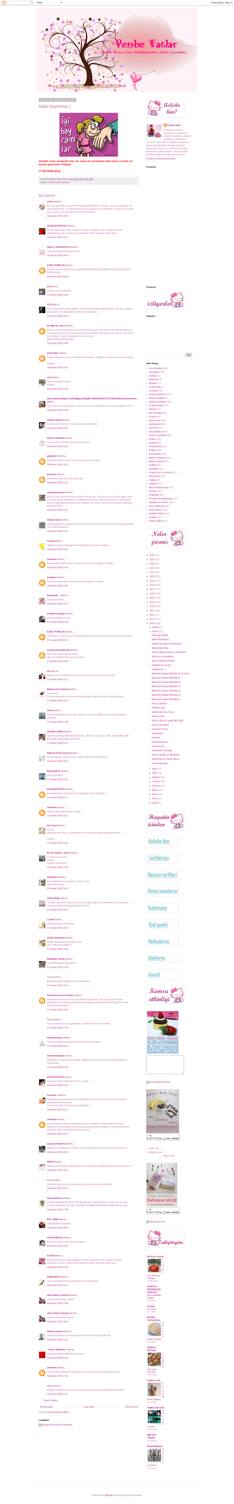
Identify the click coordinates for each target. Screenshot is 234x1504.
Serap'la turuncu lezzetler (60, 995)
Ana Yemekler (156, 368)
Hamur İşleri (155, 420)
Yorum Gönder (50, 1400)
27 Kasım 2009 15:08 (57, 967)
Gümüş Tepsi (54, 520)
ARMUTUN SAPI (155, 1407)
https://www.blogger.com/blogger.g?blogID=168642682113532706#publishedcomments (92, 398)
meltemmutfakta (55, 1055)
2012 (152, 610)
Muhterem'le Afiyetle (58, 689)
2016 (152, 593)
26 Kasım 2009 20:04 (57, 367)
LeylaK (50, 919)
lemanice (51, 474)
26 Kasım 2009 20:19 (57, 389)
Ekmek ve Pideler (157, 402)
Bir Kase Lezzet (155, 1256)
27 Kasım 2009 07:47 (57, 743)
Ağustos (156, 777)
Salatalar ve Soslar (158, 502)
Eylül (155, 773)
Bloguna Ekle (169, 1156)
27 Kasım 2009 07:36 (57, 722)
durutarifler (53, 353)
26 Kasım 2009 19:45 (57, 316)
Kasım (155, 631)
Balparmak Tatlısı (160, 648)
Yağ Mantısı (157, 733)
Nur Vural (52, 825)
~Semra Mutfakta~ (56, 1349)
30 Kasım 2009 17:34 (57, 1376)
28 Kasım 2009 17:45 (57, 1209)
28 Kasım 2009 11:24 (57, 1109)
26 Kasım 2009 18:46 (57, 255)
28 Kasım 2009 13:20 (57, 1134)
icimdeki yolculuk (56, 613)
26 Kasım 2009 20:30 (57, 410)
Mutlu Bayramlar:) (160, 639)
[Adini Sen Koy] (162, 1132)
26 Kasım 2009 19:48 (57, 343)
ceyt (49, 377)
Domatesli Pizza (160, 729)
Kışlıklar (153, 443)
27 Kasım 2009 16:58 (57, 1009)
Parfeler (153, 480)
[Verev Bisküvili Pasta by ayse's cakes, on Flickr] (158, 1082)
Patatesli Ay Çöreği (161, 665)
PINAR (50, 1162)
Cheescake (154, 387)
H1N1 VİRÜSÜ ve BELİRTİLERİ (167, 720)
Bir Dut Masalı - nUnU (58, 853)
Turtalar (153, 517)
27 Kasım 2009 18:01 (57, 1046)
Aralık (155, 627)
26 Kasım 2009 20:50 (57, 428)
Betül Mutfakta (154, 1446)
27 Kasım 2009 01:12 (57, 679)
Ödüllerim (154, 469)
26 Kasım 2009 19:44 (57, 295)
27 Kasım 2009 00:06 (57, 622)
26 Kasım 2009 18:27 (57, 237)
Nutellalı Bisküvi (160, 742)
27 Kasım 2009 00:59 (57, 661)
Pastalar (153, 483)
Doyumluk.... (53, 595)
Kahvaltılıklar (155, 431)
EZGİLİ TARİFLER (56, 265)
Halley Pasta (158, 716)
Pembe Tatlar (174, 125)
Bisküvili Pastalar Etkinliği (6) (166, 678)
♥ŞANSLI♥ (52, 877)
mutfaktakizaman (56, 492)
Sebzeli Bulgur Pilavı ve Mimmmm (169, 652)
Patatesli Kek (158, 707)
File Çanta (151, 1309)
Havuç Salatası (159, 703)
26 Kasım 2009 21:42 (57, 531)
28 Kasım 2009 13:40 (57, 1152)
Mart (154, 798)
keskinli (51, 1255)
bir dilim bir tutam (56, 325)
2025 (152, 555)
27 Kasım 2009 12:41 (57, 843)
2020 (152, 576)
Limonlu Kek (158, 746)
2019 (152, 581)
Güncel (152, 416)
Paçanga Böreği (160, 635)
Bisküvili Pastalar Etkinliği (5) (166, 682)
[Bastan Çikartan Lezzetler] (162, 1053)
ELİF (49, 304)
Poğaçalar (154, 495)
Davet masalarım (157, 394)
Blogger (109, 1495)
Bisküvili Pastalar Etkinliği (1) (166, 699)
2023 (152, 563)
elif (48, 671)
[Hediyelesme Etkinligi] (161, 1206)
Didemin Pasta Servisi (58, 753)
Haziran (156, 785)
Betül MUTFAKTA (56, 789)
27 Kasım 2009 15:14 (57, 985)
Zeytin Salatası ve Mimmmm (166, 755)
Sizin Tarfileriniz (157, 506)
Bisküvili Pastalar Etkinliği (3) (166, 690)
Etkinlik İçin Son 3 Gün (163, 712)
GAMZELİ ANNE (55, 731)
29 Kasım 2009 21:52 (57, 1339)
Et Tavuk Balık (156, 405)
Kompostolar (155, 446)
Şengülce (52, 577)
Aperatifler (154, 372)
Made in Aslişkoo (157, 457)
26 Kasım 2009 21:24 (57, 510)
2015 (152, 598)
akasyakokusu (54, 1198)
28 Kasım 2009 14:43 (57, 1170)
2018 (152, 585)
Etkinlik (152, 409)
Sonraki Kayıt (46, 1407)
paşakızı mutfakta (56, 1143)
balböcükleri (53, 1277)
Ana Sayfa (89, 1407)
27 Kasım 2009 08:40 (57, 761)
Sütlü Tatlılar (155, 510)
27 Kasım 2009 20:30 (57, 1067)
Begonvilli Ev (54, 771)
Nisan (155, 794)
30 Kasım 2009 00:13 (57, 1358)
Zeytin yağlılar (156, 521)
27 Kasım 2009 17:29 (57, 1028)
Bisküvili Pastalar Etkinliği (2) (166, 695)
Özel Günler (155, 476)
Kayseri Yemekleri (158, 435)
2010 (152, 619)
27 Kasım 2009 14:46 (57, 949)
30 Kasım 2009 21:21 (57, 1394)
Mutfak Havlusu (55, 1331)
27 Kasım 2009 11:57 (57, 797)
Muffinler (153, 465)
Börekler (153, 383)
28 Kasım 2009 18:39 (57, 1227)
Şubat (155, 803)
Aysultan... (52, 1095)
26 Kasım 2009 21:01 (57, 464)
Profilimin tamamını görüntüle (160, 158)
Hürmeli (156, 737)
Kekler (152, 439)
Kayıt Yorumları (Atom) (58, 1412)
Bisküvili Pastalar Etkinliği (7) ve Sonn (170, 673)
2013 (152, 606)
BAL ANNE (52, 1219)
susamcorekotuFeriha (58, 650)
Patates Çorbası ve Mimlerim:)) (167, 644)
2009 (152, 623)
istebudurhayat (55, 1037)
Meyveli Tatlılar (156, 461)
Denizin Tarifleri (157, 398)
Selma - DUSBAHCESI (58, 247)
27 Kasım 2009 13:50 (57, 910)
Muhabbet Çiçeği (55, 959)
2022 (152, 568)
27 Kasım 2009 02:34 (57, 700)
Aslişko (152, 375)
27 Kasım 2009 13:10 (57, 888)
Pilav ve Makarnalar (159, 487)
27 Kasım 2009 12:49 (57, 867)
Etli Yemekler (155, 413)
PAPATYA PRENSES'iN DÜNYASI (154, 1289)
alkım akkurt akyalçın (58, 1295)
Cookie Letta (153, 1380)
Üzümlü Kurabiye (160, 725)
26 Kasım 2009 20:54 (57, 446)
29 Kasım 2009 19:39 (57, 1303)
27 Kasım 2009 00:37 (57, 640)
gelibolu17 (52, 456)
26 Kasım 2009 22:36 (57, 549)
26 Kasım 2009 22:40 (57, 567)
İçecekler (153, 428)
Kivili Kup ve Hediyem (162, 656)
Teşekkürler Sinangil (162, 750)
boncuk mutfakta (56, 438)
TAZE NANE (53, 898)
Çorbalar (153, 390)
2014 (152, 602)
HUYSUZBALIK (55, 1237)
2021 (152, 572)
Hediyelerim (155, 424)
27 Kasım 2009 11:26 (57, 779)
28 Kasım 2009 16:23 (57, 1188)
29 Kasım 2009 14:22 (57, 1285)
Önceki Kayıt (131, 1407)
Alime (50, 710)
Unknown (52, 559)
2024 (152, 559)
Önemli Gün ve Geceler (58, 182)
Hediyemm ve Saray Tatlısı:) (165, 759)
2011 (152, 615)
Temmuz (156, 781)
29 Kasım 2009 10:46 (57, 1267)
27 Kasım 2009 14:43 (57, 928)
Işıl (48, 286)
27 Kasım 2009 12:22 (57, 815)
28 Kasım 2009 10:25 (57, 1085)
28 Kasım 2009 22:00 (57, 1246)
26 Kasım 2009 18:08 (57, 216)
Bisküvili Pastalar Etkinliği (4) (166, 686)
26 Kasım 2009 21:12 (57, 482)
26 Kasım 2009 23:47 (57, 604)
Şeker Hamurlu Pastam (163, 661)
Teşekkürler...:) (159, 669)
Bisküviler (154, 379)
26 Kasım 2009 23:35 (57, 585)
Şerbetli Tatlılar (156, 513)
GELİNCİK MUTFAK (57, 226)
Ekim (155, 768)
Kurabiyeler (155, 454)
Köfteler (153, 450)
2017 (152, 589)
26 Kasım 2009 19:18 (57, 276)
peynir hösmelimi (56, 938)
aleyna (50, 201)
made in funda (54, 420)
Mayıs (155, 790)
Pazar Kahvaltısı (160, 763)
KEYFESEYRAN (55, 1077)
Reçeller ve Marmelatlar (161, 498)
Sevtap (50, 541)
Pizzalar (153, 491)
